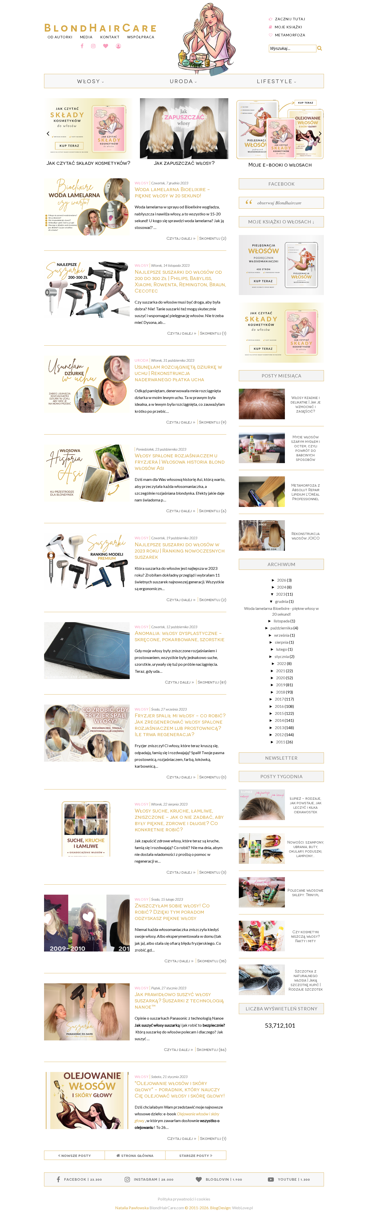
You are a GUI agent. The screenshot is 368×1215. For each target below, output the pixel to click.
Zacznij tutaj (290, 19)
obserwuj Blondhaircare (279, 203)
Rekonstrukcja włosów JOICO (306, 535)
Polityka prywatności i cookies (184, 1198)
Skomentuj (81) (212, 682)
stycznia (282, 656)
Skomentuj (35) (211, 960)
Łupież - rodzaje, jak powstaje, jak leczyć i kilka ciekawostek (305, 805)
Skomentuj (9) (212, 422)
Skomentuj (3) (212, 872)
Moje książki (288, 27)
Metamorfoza (290, 35)
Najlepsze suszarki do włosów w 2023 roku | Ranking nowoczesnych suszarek (180, 550)
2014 (280, 720)
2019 (281, 684)
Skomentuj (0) (212, 776)
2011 (281, 741)
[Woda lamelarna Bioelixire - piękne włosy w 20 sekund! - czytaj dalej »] (87, 233)
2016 (280, 706)
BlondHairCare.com (166, 1207)
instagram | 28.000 (153, 1179)
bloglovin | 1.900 (224, 1179)
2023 (281, 594)
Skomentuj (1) (213, 333)
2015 (280, 713)
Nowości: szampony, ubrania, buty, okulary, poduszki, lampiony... (305, 849)
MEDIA (86, 37)
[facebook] (82, 45)
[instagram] (93, 45)
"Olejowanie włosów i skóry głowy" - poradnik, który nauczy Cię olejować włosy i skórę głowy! (180, 1089)
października (282, 627)
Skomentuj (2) (212, 238)
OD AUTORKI (60, 37)
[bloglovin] (105, 45)
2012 (280, 734)
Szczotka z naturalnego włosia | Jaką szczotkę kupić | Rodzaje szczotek (306, 980)
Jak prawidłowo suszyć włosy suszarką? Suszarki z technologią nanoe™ (179, 1000)
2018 (281, 692)
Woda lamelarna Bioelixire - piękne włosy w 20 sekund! (172, 192)
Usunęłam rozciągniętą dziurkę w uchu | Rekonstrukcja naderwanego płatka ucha (178, 372)
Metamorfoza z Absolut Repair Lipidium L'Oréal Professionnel (305, 492)
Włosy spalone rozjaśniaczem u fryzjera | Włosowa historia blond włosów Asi (180, 461)
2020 (281, 677)
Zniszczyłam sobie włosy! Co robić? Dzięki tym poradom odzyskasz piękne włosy (172, 911)
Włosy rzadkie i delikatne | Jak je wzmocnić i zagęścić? (306, 404)
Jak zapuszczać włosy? (88, 163)
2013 (280, 727)
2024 (282, 587)
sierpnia (282, 642)
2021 (281, 670)
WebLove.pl (242, 1207)
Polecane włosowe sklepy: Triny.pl (305, 892)
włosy (89, 81)
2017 (280, 699)
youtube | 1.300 (294, 1179)
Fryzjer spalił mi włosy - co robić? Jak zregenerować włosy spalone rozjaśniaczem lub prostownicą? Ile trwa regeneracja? (180, 724)
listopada (282, 620)
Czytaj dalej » (181, 238)
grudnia (282, 601)
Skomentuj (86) (211, 1049)
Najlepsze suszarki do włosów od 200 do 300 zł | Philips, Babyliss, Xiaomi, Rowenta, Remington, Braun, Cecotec (180, 281)
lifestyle (275, 81)
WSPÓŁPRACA (140, 37)
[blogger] (118, 45)
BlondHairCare (101, 26)
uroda (182, 81)
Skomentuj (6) (212, 510)
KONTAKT (110, 37)
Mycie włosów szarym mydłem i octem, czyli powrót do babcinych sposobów (305, 448)
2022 (282, 663)
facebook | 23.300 (83, 1179)
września (282, 635)
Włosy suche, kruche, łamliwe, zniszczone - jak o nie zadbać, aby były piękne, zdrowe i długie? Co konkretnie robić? (179, 819)
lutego (282, 649)
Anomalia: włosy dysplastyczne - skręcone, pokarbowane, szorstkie (180, 636)
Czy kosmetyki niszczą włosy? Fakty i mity (305, 936)
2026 (282, 580)
